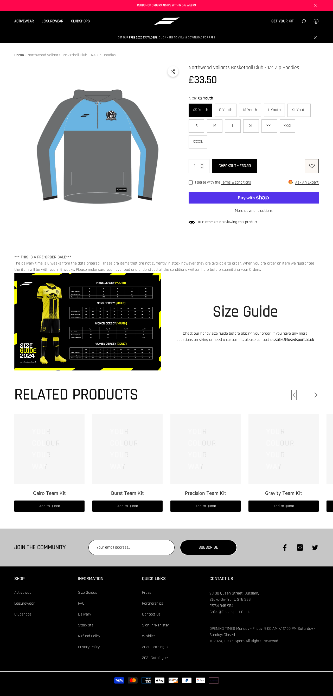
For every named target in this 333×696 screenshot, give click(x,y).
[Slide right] (316, 395)
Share (173, 71)
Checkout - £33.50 (235, 165)
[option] (97, 147)
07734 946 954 (221, 606)
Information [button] (90, 579)
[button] (26, 21)
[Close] (315, 5)
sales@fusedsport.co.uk (294, 339)
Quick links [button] (154, 579)
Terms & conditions (236, 182)
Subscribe (208, 547)
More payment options (254, 210)
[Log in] (316, 21)
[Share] (173, 71)
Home (19, 55)
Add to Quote (49, 506)
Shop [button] (19, 579)
